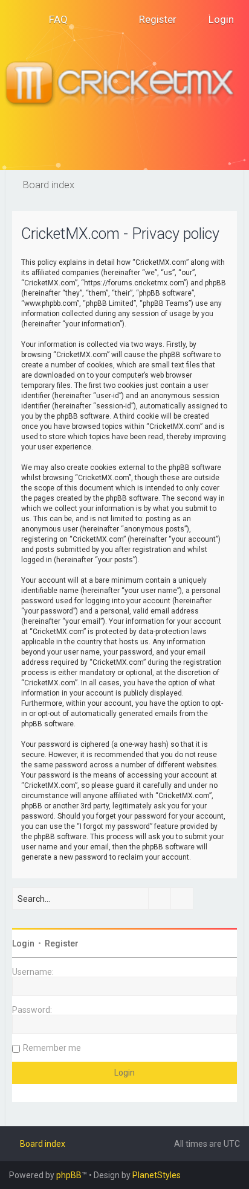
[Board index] (124, 85)
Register (62, 943)
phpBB (69, 1175)
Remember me (52, 1048)
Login (23, 943)
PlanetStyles (156, 1175)
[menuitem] (53, 19)
